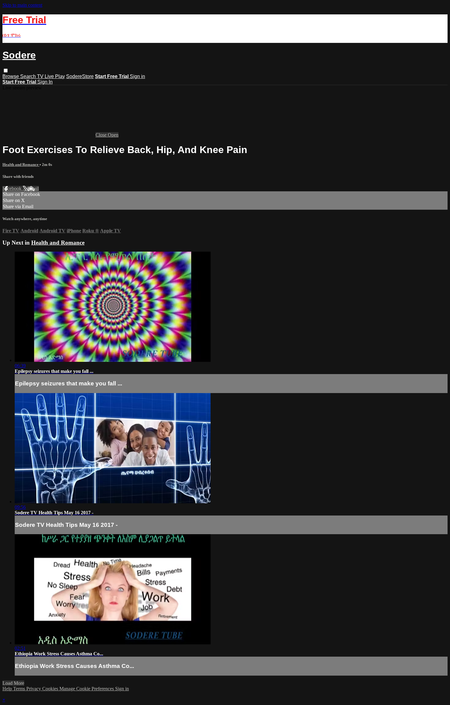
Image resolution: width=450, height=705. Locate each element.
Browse (11, 76)
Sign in (137, 76)
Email (33, 188)
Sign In (45, 81)
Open (113, 134)
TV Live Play (51, 76)
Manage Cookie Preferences (87, 688)
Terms (19, 688)
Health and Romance (20, 164)
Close (102, 134)
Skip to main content (22, 5)
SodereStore (80, 76)
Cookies (50, 688)
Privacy (34, 688)
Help (7, 688)
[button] (6, 71)
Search (28, 76)
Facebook (12, 188)
